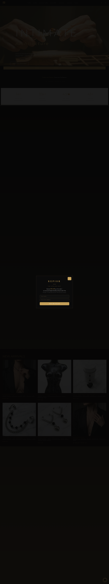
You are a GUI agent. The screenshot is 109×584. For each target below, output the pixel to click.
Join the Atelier (54, 303)
